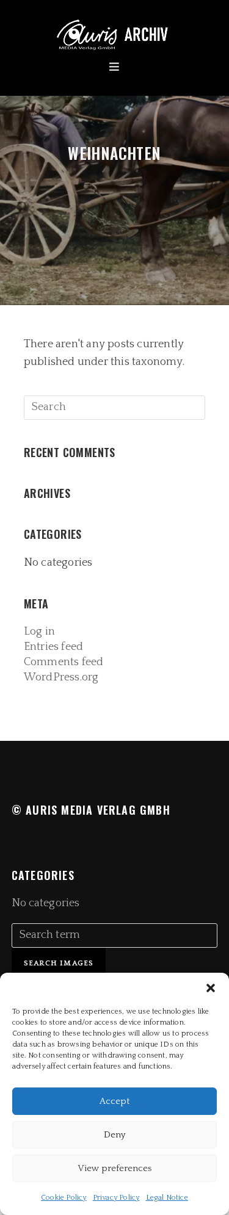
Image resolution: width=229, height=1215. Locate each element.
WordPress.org (61, 677)
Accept (114, 1101)
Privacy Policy (116, 1198)
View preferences (114, 1168)
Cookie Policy (64, 1198)
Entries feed (53, 647)
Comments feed (64, 662)
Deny (114, 1135)
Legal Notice (167, 1198)
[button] (211, 988)
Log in (39, 632)
